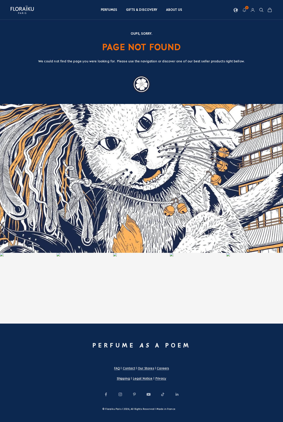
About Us (174, 10)
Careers (163, 368)
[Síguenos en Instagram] (120, 394)
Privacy (160, 378)
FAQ (117, 368)
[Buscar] (261, 10)
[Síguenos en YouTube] (148, 394)
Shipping (123, 378)
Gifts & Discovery (141, 10)
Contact (129, 368)
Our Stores (146, 368)
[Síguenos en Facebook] (106, 394)
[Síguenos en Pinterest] (134, 394)
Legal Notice (143, 378)
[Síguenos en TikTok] (163, 394)
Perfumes (109, 10)
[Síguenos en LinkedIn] (177, 394)
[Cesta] (269, 10)
